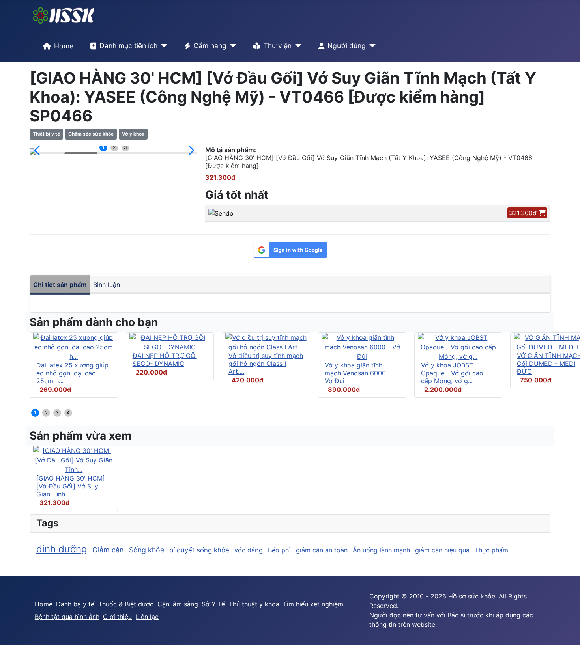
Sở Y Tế (213, 604)
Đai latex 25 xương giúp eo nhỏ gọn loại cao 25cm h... (72, 373)
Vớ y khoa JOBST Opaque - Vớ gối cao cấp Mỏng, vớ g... (452, 373)
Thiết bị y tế (46, 134)
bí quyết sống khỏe (199, 550)
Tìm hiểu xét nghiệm (313, 604)
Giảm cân (108, 550)
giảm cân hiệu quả (442, 550)
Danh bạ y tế (75, 604)
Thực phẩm (491, 550)
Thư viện (278, 45)
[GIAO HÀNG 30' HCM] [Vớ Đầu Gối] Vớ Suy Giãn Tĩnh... (70, 486)
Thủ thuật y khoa (254, 604)
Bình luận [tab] (106, 285)
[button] (39, 150)
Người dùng (346, 45)
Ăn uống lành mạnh (381, 550)
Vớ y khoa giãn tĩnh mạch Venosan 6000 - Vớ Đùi (358, 373)
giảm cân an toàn (322, 550)
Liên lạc (147, 617)
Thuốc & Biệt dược (125, 604)
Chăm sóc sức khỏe (91, 134)
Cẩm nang (209, 45)
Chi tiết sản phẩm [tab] (60, 285)
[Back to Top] (566, 630)
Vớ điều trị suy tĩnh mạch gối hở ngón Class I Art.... (265, 363)
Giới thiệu (117, 617)
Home (63, 46)
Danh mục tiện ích (128, 45)
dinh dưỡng (61, 549)
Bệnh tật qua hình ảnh (67, 617)
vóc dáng (248, 550)
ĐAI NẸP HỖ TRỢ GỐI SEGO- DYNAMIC (165, 359)
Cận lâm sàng (177, 604)
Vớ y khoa (133, 134)
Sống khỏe (146, 550)
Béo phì (279, 550)
